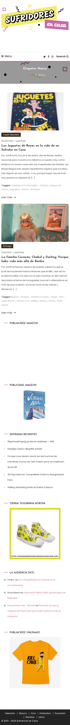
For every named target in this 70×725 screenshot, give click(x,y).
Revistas (30, 717)
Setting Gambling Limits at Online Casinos (30, 487)
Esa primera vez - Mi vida (21, 605)
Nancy (25, 189)
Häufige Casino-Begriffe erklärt (24, 448)
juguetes (15, 189)
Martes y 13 (23, 300)
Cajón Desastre (11, 134)
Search (61, 56)
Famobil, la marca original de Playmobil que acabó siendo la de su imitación (34, 611)
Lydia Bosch (8, 300)
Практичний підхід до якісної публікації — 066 (30, 441)
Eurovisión (60, 713)
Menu (8, 56)
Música (23, 713)
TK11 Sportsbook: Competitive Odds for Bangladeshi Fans (35, 477)
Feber (54, 296)
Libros (42, 717)
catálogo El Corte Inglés (24, 185)
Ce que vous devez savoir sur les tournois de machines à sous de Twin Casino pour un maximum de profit (35, 462)
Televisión (10, 713)
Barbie (15, 296)
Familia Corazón (40, 296)
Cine (33, 713)
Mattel (34, 300)
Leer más (7, 197)
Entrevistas (45, 713)
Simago (7, 246)
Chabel (44, 185)
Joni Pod (20, 141)
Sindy (52, 300)
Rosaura (35, 189)
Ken (61, 296)
